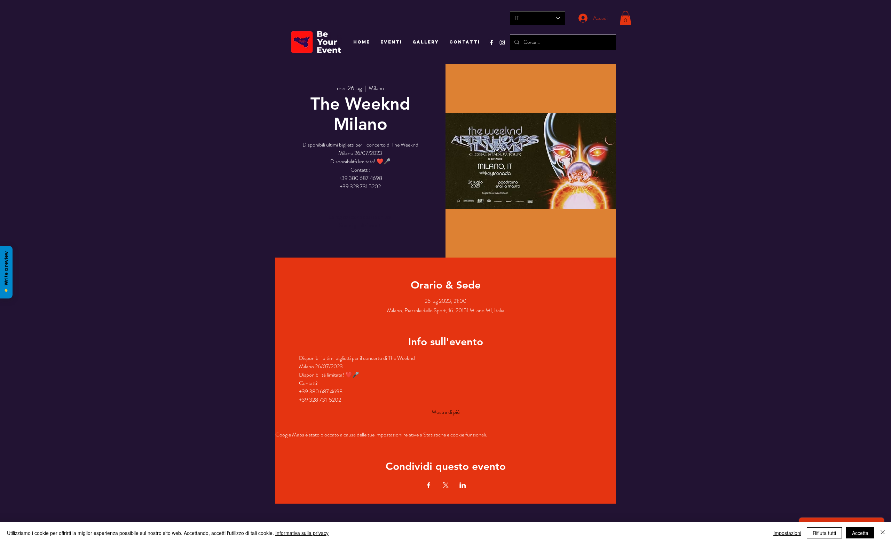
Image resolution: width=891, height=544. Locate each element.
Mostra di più (446, 412)
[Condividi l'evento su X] (445, 485)
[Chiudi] (882, 532)
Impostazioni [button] (787, 532)
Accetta (860, 532)
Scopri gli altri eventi (360, 225)
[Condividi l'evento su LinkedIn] (462, 485)
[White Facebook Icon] (491, 42)
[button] (625, 18)
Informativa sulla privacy (302, 532)
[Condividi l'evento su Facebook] (428, 485)
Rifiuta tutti (824, 532)
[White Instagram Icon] (502, 42)
